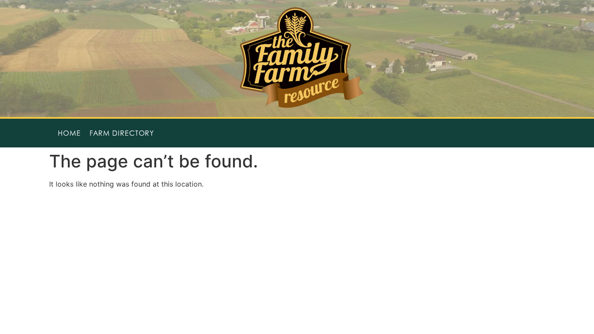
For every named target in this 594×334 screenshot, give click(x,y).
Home (69, 133)
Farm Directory (122, 133)
